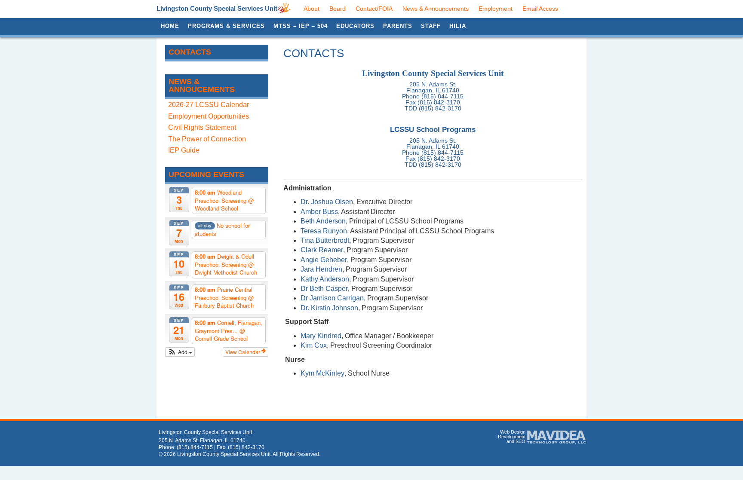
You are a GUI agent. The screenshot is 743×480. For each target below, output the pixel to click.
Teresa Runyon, (325, 231)
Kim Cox (314, 345)
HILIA (457, 26)
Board (337, 8)
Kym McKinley (322, 373)
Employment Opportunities (208, 116)
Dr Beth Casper (324, 288)
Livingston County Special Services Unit (217, 8)
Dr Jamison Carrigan (332, 298)
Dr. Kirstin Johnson (329, 308)
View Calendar (243, 351)
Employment (496, 8)
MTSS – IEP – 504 (300, 26)
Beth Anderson (323, 221)
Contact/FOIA (374, 8)
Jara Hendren (321, 269)
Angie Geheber (324, 259)
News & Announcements (435, 8)
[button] (180, 352)
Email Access (540, 8)
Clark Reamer (322, 250)
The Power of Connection (207, 139)
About (311, 8)
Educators (355, 26)
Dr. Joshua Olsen (327, 201)
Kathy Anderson (325, 279)
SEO (520, 441)
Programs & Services (226, 26)
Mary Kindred (321, 335)
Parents (397, 26)
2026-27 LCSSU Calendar (208, 104)
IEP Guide (184, 150)
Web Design (512, 431)
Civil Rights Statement (202, 127)
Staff (431, 26)
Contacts (190, 52)
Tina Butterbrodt (325, 240)
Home (170, 26)
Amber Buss (319, 211)
